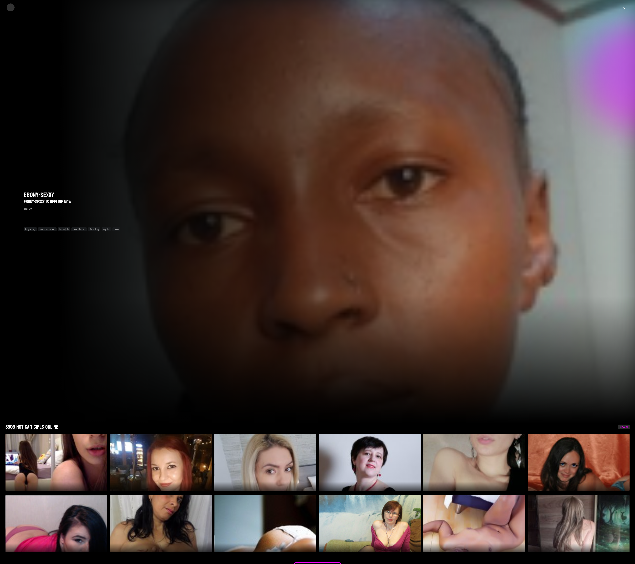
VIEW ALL (624, 427)
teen (116, 229)
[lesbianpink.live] (11, 7)
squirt (106, 229)
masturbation (47, 229)
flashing (94, 229)
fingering (30, 229)
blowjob (64, 229)
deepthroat (79, 229)
